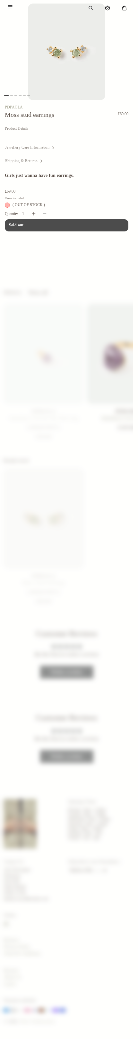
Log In (10, 984)
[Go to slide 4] (20, 95)
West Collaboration (37, 1021)
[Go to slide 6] (28, 95)
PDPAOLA (14, 107)
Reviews (11, 940)
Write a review (67, 672)
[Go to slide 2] (11, 95)
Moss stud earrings (43, 582)
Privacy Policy (17, 946)
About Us (12, 977)
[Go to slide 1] (6, 95)
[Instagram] (6, 924)
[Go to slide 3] (16, 95)
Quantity (11, 214)
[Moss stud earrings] (44, 518)
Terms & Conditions (22, 953)
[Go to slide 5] (24, 95)
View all (38, 293)
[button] (10, 6)
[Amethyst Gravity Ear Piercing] (44, 354)
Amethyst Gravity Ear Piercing (43, 418)
